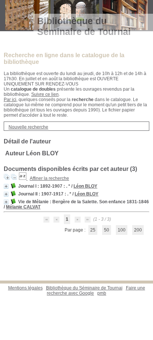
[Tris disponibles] (23, 178)
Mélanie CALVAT (23, 207)
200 (138, 230)
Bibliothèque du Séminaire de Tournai (84, 288)
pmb (101, 293)
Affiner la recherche (49, 178)
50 (106, 230)
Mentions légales (25, 288)
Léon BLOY (85, 186)
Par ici (10, 99)
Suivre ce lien (45, 94)
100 (122, 230)
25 (92, 230)
